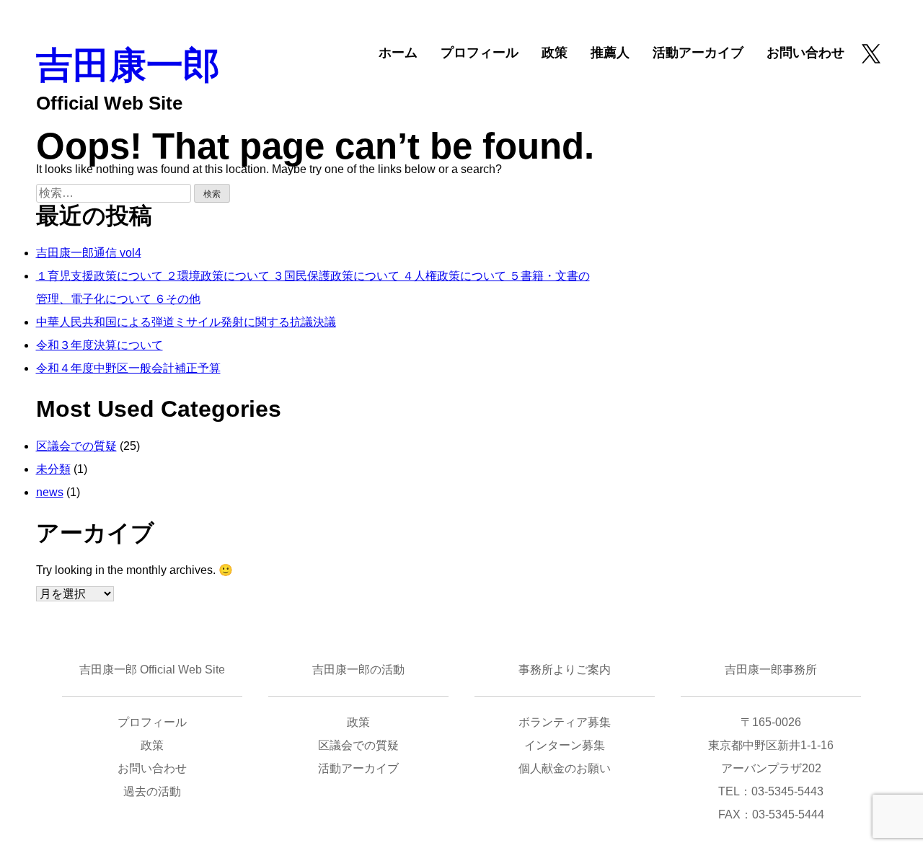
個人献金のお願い (564, 768)
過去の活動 (152, 791)
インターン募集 (564, 745)
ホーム (398, 52)
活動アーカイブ (698, 52)
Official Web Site (109, 103)
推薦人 (610, 52)
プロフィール (479, 52)
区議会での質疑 (76, 446)
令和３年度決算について (99, 345)
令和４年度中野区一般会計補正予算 (128, 368)
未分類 (53, 469)
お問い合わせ (805, 52)
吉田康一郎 (128, 65)
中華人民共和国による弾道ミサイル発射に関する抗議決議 (186, 322)
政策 (555, 52)
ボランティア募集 (564, 722)
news (49, 492)
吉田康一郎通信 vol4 (88, 253)
